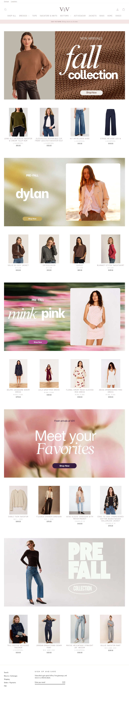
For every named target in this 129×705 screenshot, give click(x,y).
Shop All (12, 16)
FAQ (5, 686)
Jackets (93, 16)
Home (110, 16)
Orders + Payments (10, 682)
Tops (34, 16)
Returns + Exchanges (10, 676)
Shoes (118, 16)
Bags (102, 16)
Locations (14, 2)
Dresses (23, 16)
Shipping (7, 679)
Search (6, 672)
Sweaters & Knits (48, 16)
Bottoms (65, 16)
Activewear (80, 16)
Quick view (18, 134)
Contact (6, 2)
